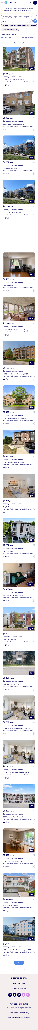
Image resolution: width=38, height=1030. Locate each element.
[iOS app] (23, 995)
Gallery (2, 37)
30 (33, 629)
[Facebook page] (14, 995)
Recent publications (27, 38)
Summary (10, 37)
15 (33, 894)
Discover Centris (19, 978)
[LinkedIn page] (19, 995)
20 (33, 939)
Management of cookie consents (19, 1018)
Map (6, 37)
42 (33, 318)
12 (33, 157)
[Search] (30, 2)
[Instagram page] (10, 995)
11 (33, 540)
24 (33, 584)
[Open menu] (2, 3)
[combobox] (19, 17)
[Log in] (35, 3)
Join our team (19, 983)
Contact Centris (19, 989)
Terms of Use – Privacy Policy (19, 1013)
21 (33, 407)
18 (33, 69)
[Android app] (28, 995)
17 (33, 451)
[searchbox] (18, 17)
